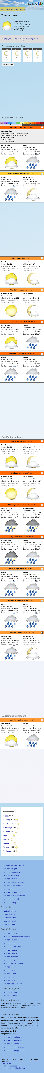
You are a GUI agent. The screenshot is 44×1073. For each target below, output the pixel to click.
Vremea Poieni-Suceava (13, 886)
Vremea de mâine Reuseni (14, 1047)
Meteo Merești (9, 914)
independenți (12, 1028)
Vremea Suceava (10, 933)
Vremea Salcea (10, 974)
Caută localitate (10, 9)
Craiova (6, 831)
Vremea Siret (9, 977)
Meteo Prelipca (10, 911)
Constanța (7, 828)
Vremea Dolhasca (11, 957)
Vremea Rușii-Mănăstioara (14, 896)
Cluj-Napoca (8, 824)
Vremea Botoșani (11, 996)
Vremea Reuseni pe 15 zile (14, 1050)
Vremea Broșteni (10, 950)
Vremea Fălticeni (10, 940)
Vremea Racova (10, 889)
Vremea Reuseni (10, 892)
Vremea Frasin (9, 960)
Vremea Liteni (9, 967)
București (7, 820)
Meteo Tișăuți (9, 924)
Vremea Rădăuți (10, 943)
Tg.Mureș (7, 847)
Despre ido (6, 1064)
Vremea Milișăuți (10, 970)
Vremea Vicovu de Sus (13, 984)
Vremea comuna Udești (12, 864)
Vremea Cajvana (10, 953)
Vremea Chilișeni (10, 869)
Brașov (6, 816)
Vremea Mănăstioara (12, 875)
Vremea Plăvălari (10, 879)
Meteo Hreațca (10, 918)
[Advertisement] (22, 90)
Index (2, 9)
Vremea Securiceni (11, 899)
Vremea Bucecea (10, 992)
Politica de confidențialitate (13, 1068)
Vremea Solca (9, 980)
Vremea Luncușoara (12, 872)
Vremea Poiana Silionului (14, 882)
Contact (22, 9)
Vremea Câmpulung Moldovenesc (17, 936)
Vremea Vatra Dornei (12, 946)
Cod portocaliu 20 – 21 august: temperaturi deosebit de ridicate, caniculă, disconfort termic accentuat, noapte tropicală (20, 39)
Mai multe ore (8, 64)
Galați (5, 835)
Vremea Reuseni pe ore (13, 1040)
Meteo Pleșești (10, 921)
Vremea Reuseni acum (13, 1037)
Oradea (6, 843)
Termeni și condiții (9, 1066)
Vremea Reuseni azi (12, 1044)
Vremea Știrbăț (10, 902)
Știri (17, 9)
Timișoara (7, 851)
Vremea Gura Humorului (13, 963)
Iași (4, 839)
